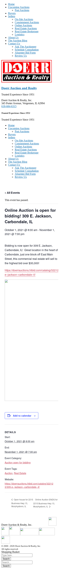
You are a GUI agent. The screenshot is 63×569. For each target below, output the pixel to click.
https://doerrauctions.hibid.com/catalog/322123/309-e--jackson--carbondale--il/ (29, 485)
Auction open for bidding (18, 462)
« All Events (12, 193)
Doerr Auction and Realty (19, 88)
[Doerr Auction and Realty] (26, 81)
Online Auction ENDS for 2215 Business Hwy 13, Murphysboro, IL (45, 503)
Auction (9, 473)
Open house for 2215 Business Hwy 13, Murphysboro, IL (22, 503)
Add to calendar (22, 415)
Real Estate (20, 473)
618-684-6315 (8, 106)
